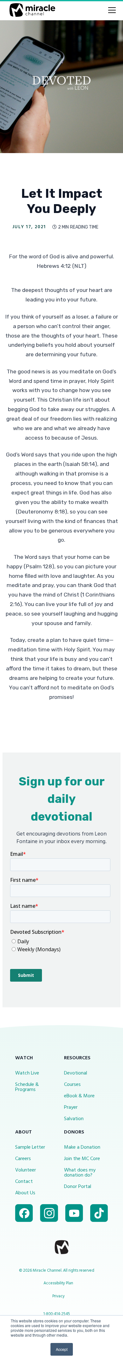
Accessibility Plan (58, 1283)
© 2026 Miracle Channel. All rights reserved (56, 1270)
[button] (110, 10)
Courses (72, 1085)
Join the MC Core (82, 1159)
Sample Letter (30, 1147)
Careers (23, 1159)
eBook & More (79, 1096)
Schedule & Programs (27, 1087)
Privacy (58, 1296)
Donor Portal (77, 1187)
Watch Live (27, 1073)
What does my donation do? (80, 1172)
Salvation (74, 1119)
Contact (24, 1182)
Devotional (75, 1073)
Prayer (71, 1107)
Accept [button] (61, 1349)
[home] (30, 10)
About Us (25, 1193)
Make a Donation (82, 1147)
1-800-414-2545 (56, 1314)
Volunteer (25, 1170)
